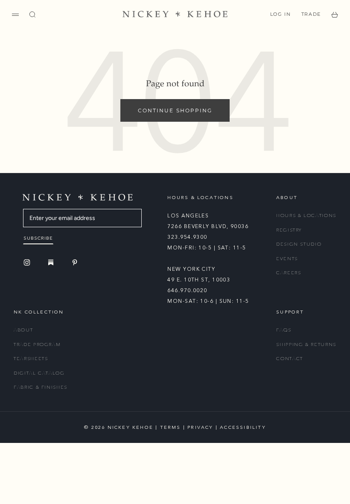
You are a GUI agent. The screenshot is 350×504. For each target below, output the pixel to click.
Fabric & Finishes (40, 387)
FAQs (284, 330)
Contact (289, 358)
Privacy (200, 427)
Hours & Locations (306, 215)
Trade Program (37, 344)
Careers (288, 273)
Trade (311, 14)
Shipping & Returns (306, 344)
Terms (170, 427)
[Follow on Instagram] (28, 262)
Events (287, 258)
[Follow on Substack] (52, 262)
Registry (289, 230)
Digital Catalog (39, 373)
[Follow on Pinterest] (76, 262)
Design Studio (298, 244)
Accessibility (243, 427)
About (23, 330)
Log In (280, 14)
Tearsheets (31, 358)
